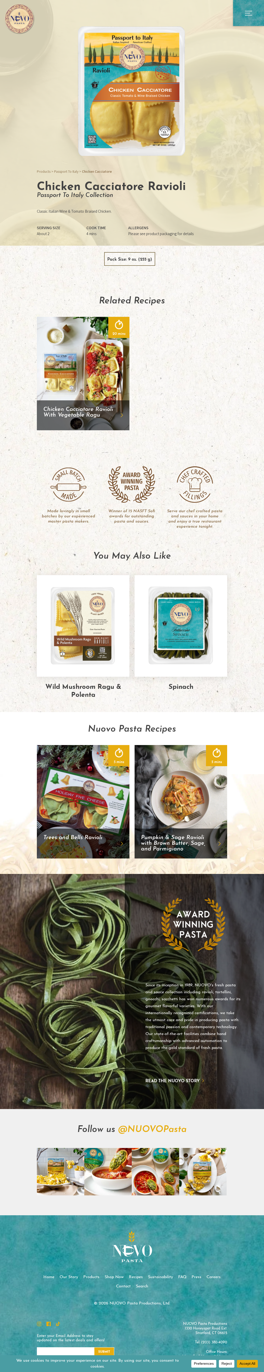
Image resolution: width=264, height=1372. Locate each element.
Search (142, 1286)
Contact (123, 1286)
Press (196, 1277)
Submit (104, 1351)
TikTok (58, 1324)
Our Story (69, 1277)
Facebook (48, 1324)
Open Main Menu (248, 13)
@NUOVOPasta (152, 1129)
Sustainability (160, 1277)
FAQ (182, 1277)
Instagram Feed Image (60, 1171)
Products (44, 171)
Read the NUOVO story (172, 1081)
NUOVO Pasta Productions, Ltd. (19, 18)
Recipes (136, 1277)
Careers (214, 1277)
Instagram (39, 1324)
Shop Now (114, 1277)
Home (48, 1277)
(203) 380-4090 (214, 1342)
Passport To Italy (66, 171)
